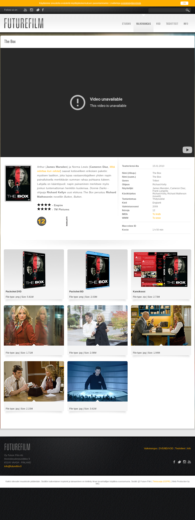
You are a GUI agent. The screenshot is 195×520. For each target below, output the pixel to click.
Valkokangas (150, 448)
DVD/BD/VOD (166, 448)
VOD (158, 23)
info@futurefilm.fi (13, 466)
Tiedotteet (180, 448)
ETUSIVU (126, 23)
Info (189, 448)
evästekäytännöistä (131, 3)
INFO (186, 23)
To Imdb (157, 214)
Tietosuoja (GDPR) (161, 481)
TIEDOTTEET (172, 23)
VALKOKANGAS (143, 23)
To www (157, 218)
